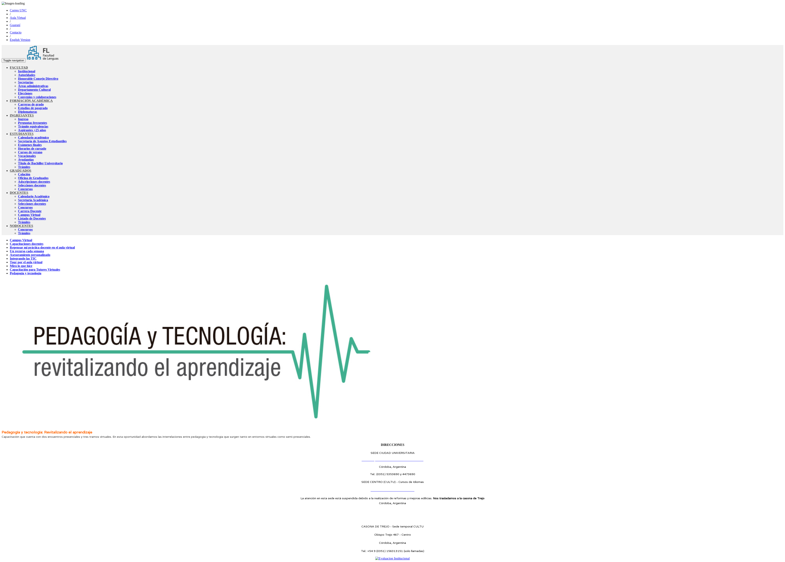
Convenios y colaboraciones (37, 97)
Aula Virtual (18, 17)
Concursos (25, 189)
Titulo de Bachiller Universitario (40, 163)
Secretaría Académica (33, 200)
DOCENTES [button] (19, 192)
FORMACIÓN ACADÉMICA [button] (31, 100)
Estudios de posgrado (33, 108)
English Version (20, 40)
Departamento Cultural (34, 89)
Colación (24, 174)
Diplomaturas (27, 111)
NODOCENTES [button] (21, 226)
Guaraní (15, 25)
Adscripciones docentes (34, 181)
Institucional (26, 71)
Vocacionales (27, 156)
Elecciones (25, 93)
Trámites (24, 167)
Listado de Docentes (32, 218)
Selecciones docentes (32, 185)
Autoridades (26, 75)
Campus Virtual (29, 214)
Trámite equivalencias (33, 126)
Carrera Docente (29, 211)
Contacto (15, 32)
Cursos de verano (30, 152)
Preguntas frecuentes (32, 123)
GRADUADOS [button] (20, 170)
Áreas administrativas (33, 86)
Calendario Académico (33, 196)
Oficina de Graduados (33, 178)
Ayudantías (26, 159)
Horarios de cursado (32, 148)
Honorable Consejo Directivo (38, 78)
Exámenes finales (30, 145)
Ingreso (23, 119)
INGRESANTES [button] (22, 115)
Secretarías (25, 82)
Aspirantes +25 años (32, 130)
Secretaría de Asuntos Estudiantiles (42, 141)
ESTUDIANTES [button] (22, 134)
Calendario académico (33, 137)
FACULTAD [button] (19, 67)
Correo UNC (18, 10)
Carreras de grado (31, 104)
